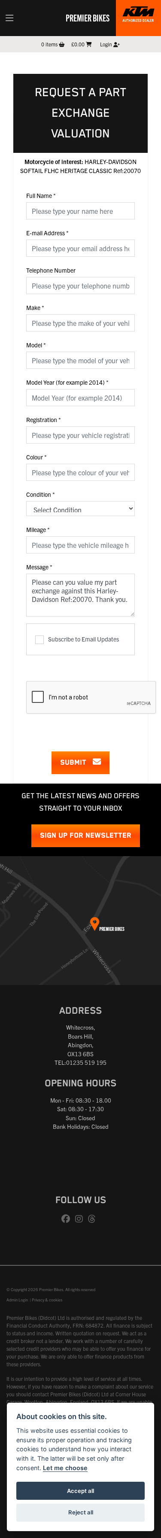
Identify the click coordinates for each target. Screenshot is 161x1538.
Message (39, 567)
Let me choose (65, 1467)
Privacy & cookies (47, 1299)
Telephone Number (51, 270)
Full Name (41, 195)
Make (35, 307)
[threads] (94, 1219)
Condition (40, 494)
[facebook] (68, 1219)
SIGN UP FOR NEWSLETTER (85, 836)
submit (76, 763)
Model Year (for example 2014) (67, 382)
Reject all (80, 1512)
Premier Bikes (87, 17)
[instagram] (81, 1219)
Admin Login (17, 1299)
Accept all (80, 1490)
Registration (43, 419)
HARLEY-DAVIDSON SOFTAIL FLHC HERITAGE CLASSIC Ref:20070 (80, 166)
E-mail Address (47, 233)
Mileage (38, 529)
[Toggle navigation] (9, 18)
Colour (36, 457)
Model (36, 345)
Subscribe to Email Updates (83, 639)
